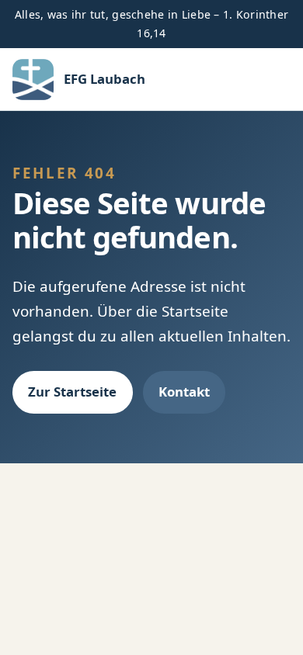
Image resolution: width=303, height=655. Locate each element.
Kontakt (184, 391)
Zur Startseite (72, 391)
